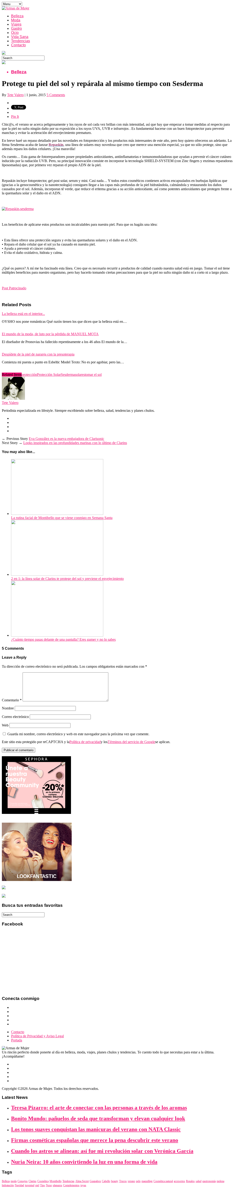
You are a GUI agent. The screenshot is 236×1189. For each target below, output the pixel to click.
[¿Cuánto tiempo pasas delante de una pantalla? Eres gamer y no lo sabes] (57, 635)
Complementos (71, 1185)
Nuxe (49, 1185)
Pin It (15, 117)
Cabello (106, 1181)
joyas (83, 1185)
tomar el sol (93, 375)
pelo (138, 1181)
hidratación (8, 1185)
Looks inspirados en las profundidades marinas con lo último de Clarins (75, 443)
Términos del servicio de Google (131, 742)
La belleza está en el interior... (23, 314)
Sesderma (68, 375)
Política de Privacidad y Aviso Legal (37, 1036)
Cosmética (43, 1181)
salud (198, 1181)
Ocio (15, 33)
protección (29, 375)
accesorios (179, 1181)
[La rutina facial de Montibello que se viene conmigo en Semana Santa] (57, 514)
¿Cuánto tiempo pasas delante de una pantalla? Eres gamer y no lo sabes (63, 639)
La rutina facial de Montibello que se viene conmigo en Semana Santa (61, 518)
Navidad (19, 1185)
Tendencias (20, 41)
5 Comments (56, 95)
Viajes (16, 24)
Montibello (56, 1181)
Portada (16, 1040)
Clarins (32, 1181)
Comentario (12, 700)
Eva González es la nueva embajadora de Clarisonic (66, 439)
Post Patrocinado (14, 288)
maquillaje (147, 1181)
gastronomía (209, 1181)
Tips (42, 1185)
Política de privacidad (85, 742)
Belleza (17, 16)
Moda (15, 20)
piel (37, 1185)
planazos (57, 1185)
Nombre (8, 708)
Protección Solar (49, 375)
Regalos (190, 1181)
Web (5, 725)
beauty (114, 1181)
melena (220, 1181)
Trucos (123, 1181)
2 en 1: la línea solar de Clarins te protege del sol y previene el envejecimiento (67, 579)
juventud (29, 1185)
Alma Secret (82, 1181)
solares (80, 375)
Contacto (18, 45)
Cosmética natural (163, 1181)
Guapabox (95, 1181)
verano (131, 1181)
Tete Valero (15, 95)
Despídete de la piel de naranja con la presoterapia (38, 354)
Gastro (16, 28)
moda (14, 1181)
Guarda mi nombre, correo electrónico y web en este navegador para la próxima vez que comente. (78, 734)
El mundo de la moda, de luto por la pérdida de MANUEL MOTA (50, 334)
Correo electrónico (15, 717)
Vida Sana (19, 37)
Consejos (23, 1181)
